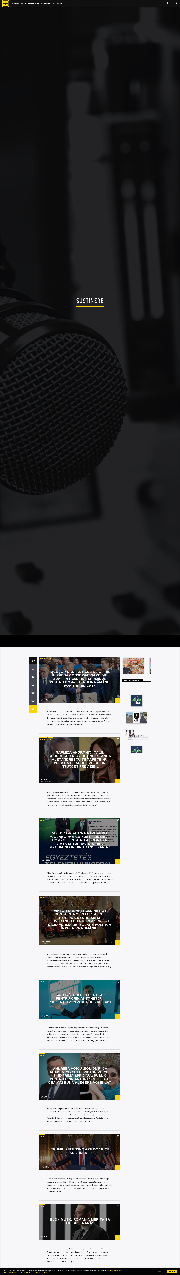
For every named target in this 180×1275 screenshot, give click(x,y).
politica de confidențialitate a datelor (21, 1272)
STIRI (50, 697)
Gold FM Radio (45, 738)
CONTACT (58, 3)
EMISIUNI (46, 3)
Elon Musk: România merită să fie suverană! (80, 1259)
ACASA (16, 3)
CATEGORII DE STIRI (31, 3)
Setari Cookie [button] (161, 1271)
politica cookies (41, 1272)
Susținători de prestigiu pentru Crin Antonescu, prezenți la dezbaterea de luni (79, 1036)
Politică (43, 697)
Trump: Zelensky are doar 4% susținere (80, 1189)
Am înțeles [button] (172, 1271)
